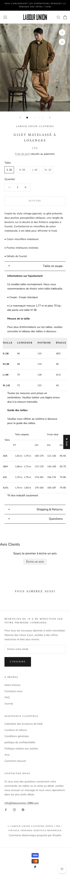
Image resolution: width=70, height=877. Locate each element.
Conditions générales (16, 736)
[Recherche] (58, 17)
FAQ (7, 697)
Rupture (35, 201)
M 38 (22, 170)
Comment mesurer (15, 761)
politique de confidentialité (19, 742)
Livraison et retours (15, 730)
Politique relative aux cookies (21, 748)
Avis (7, 755)
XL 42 (47, 170)
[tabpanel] (35, 388)
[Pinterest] (23, 809)
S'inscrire (18, 662)
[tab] (35, 266)
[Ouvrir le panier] (65, 17)
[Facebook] (5, 809)
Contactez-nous (13, 691)
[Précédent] (20, 117)
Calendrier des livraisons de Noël (23, 724)
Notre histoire (12, 685)
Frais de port (22, 154)
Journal (8, 703)
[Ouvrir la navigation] (5, 17)
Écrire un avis (35, 562)
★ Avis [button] (67, 442)
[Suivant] (49, 117)
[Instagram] (14, 809)
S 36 (9, 170)
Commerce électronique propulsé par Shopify (35, 835)
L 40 (34, 170)
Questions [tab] (56, 519)
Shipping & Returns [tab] (50, 509)
